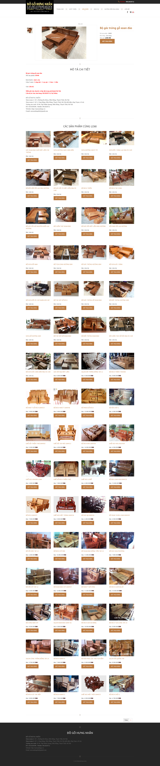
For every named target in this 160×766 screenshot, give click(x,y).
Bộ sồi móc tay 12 (32, 551)
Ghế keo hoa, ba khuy (117, 443)
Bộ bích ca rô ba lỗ (116, 587)
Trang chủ (60, 9)
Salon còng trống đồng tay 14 (37, 658)
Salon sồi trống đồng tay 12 (92, 372)
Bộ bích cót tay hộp (33, 694)
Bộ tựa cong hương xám (63, 264)
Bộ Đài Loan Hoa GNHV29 (118, 479)
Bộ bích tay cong (115, 188)
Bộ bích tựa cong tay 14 (118, 623)
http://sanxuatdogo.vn (37, 748)
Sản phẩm (85, 9)
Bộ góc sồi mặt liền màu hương (93, 226)
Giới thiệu (72, 9)
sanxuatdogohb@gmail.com (39, 111)
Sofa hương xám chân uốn (64, 150)
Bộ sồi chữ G (114, 408)
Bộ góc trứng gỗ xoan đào (91, 300)
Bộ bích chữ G (114, 694)
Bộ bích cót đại (59, 551)
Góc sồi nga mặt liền (61, 372)
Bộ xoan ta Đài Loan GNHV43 (119, 515)
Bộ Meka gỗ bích (87, 408)
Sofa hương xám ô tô (89, 150)
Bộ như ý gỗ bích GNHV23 (35, 408)
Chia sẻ (80, 24)
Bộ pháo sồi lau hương (118, 226)
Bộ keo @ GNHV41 (87, 515)
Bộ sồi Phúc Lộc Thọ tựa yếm (92, 658)
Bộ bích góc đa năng (88, 623)
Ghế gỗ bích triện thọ (62, 479)
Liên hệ (127, 9)
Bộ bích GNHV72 (59, 694)
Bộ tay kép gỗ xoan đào (62, 336)
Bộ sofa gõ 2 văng (115, 264)
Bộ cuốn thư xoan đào (62, 226)
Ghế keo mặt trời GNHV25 (91, 694)
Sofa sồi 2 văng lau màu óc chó (120, 150)
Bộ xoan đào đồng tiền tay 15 (92, 551)
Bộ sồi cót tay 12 (32, 587)
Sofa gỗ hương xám (33, 336)
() (132, 12)
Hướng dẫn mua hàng (112, 9)
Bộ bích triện (86, 188)
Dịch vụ (96, 9)
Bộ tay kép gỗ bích (60, 300)
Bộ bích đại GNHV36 (88, 443)
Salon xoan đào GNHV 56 (62, 623)
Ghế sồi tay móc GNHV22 (62, 443)
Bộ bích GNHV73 (59, 658)
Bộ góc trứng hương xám (91, 264)
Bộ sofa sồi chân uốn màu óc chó (38, 372)
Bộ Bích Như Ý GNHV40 (62, 408)
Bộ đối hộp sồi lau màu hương (37, 188)
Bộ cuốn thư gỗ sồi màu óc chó (121, 336)
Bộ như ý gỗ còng (88, 587)
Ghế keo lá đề (86, 479)
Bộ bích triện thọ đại (117, 372)
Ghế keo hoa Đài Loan (34, 479)
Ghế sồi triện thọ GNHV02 (35, 443)
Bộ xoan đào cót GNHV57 (63, 587)
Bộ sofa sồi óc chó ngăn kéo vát (38, 300)
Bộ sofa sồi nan (32, 264)
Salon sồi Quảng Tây (116, 658)
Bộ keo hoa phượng (116, 551)
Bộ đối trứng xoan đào (90, 336)
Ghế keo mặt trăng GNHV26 (64, 515)
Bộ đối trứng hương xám (119, 300)
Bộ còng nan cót (32, 623)
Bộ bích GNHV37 (31, 515)
